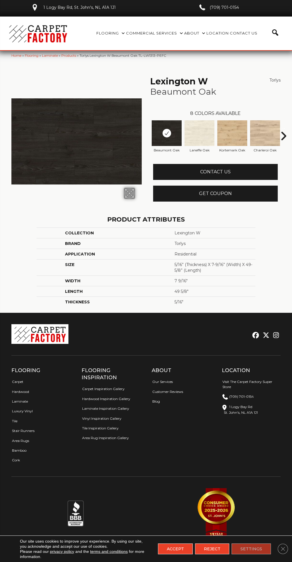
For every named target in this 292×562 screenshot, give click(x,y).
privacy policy (62, 551)
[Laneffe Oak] (199, 133)
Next (283, 127)
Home (16, 55)
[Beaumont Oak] (166, 133)
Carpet (17, 382)
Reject (212, 548)
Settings (251, 548)
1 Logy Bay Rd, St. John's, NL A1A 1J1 (79, 7)
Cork (16, 460)
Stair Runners (23, 431)
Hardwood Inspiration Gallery (106, 399)
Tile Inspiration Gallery (100, 428)
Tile (14, 421)
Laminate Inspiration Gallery (105, 408)
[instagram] (275, 335)
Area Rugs (20, 441)
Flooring (31, 55)
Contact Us (215, 172)
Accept (175, 548)
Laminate (50, 55)
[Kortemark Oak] (232, 133)
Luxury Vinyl (22, 411)
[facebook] (255, 335)
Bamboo (19, 450)
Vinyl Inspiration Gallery (101, 418)
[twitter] (265, 335)
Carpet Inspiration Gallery (103, 389)
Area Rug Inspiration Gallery (105, 438)
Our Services (162, 382)
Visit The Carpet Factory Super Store (247, 384)
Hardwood (20, 391)
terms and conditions (109, 551)
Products (68, 55)
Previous (147, 127)
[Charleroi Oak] (265, 133)
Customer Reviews (167, 391)
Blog (156, 401)
